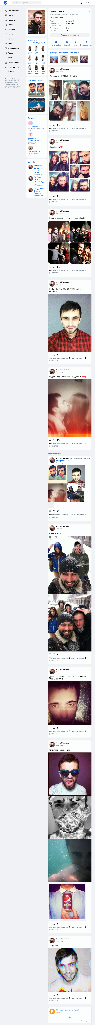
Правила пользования (12, 81)
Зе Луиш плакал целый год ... (39, 180)
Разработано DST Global (12, 88)
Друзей (67, 43)
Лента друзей (38, 43)
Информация (16, 79)
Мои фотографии (62, 461)
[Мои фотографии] (54, 59)
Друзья (31, 40)
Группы (31, 118)
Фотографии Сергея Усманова (63, 53)
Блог (30, 162)
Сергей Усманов (62, 69)
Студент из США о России (39, 191)
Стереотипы (33, 127)
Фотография (55, 43)
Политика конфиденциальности (12, 83)
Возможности (9, 80)
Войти (88, 2)
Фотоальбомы (34, 80)
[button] (81, 3)
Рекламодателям (86, 1021)
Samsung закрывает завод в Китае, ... (39, 169)
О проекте (8, 79)
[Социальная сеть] (6, 3)
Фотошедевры (34, 151)
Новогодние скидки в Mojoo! (67, 1010)
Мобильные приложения (12, 86)
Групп (75, 43)
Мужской (70, 21)
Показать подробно (70, 35)
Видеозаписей (86, 43)
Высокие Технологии (33, 139)
